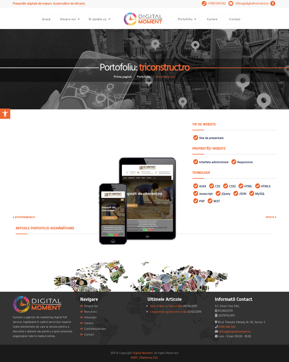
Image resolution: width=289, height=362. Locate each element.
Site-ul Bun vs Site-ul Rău (166, 306)
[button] (5, 114)
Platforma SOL (149, 357)
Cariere (212, 19)
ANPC (134, 357)
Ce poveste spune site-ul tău (168, 311)
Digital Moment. (143, 353)
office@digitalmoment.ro (251, 3)
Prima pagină (123, 77)
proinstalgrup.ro (25, 217)
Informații (90, 317)
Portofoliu (185, 19)
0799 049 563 (216, 3)
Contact (234, 19)
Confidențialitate (95, 328)
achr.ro (270, 217)
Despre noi (68, 19)
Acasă (46, 19)
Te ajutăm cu (97, 19)
